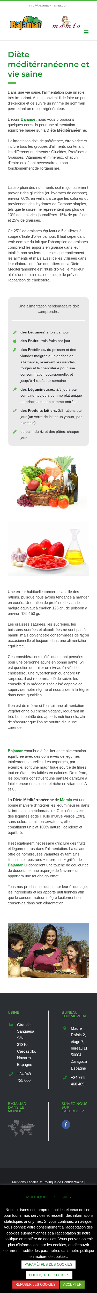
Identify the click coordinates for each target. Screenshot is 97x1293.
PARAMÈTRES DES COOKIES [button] (48, 1264)
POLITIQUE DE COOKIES (49, 1275)
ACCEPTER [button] (72, 1284)
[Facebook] (66, 1127)
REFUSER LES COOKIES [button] (36, 1284)
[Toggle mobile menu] (86, 32)
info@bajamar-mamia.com (48, 5)
